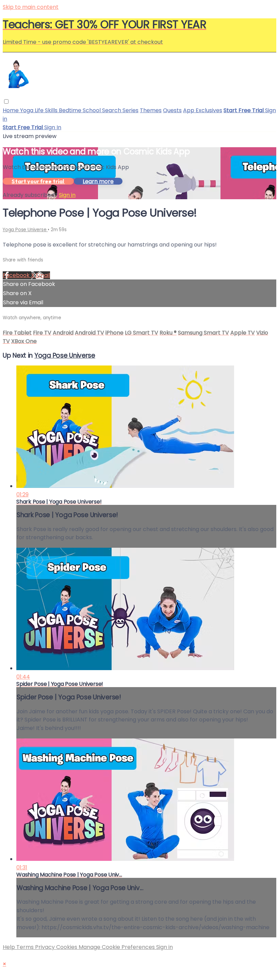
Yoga (27, 110)
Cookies (67, 947)
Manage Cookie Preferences (117, 947)
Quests (172, 110)
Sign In (52, 127)
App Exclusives (202, 110)
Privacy (45, 947)
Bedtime (71, 110)
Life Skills (47, 110)
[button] (6, 101)
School (92, 110)
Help (9, 947)
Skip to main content (31, 7)
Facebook (17, 275)
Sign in (67, 195)
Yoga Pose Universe (25, 229)
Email (43, 275)
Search (112, 110)
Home (11, 110)
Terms (25, 947)
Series (130, 110)
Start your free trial (38, 181)
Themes (151, 110)
